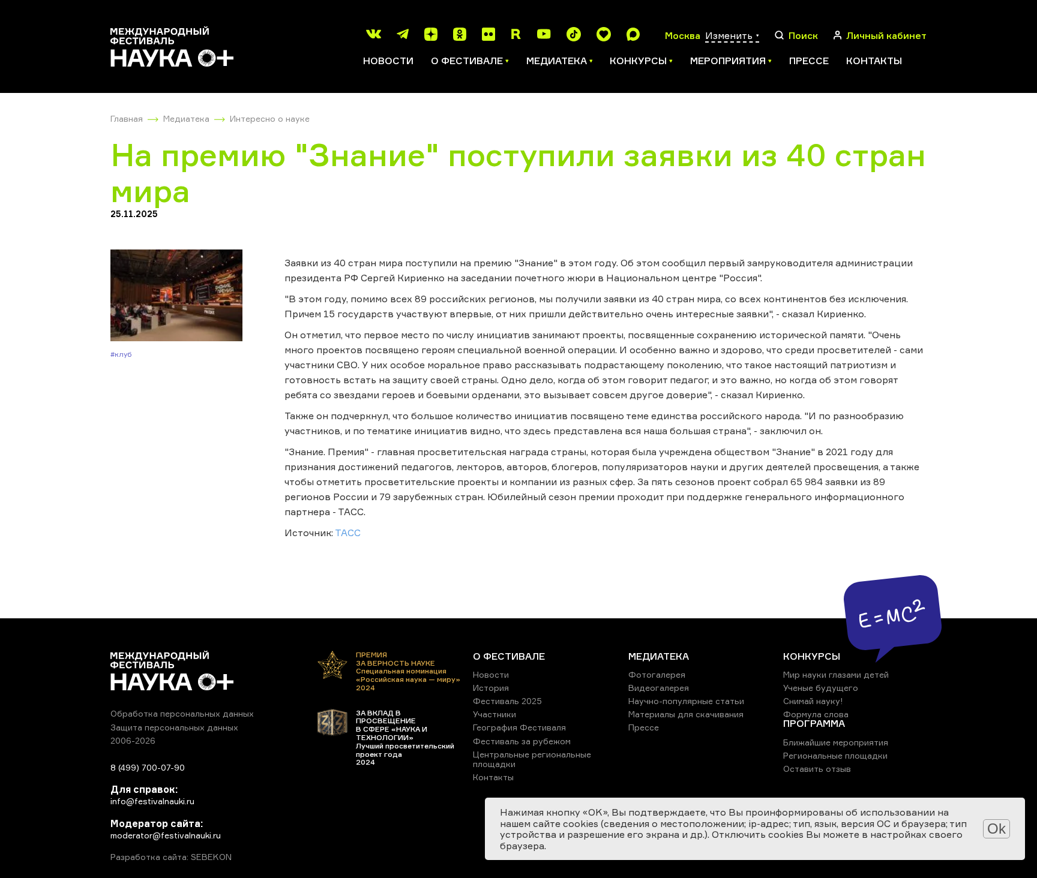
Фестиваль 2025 (507, 701)
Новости (388, 61)
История (491, 687)
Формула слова (816, 714)
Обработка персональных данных (182, 713)
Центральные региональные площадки (532, 759)
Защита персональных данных (174, 727)
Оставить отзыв (817, 768)
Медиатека (186, 118)
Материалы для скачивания (686, 714)
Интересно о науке (270, 118)
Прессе (809, 61)
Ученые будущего (820, 687)
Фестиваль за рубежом (522, 741)
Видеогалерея (658, 687)
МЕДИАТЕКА (658, 656)
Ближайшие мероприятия (835, 742)
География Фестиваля (519, 727)
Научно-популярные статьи (686, 701)
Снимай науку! (813, 701)
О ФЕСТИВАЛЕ (509, 656)
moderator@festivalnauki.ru (165, 835)
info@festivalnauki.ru (152, 801)
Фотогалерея (656, 674)
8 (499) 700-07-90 (147, 767)
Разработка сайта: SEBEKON (171, 857)
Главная (126, 118)
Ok (996, 828)
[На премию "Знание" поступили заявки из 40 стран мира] (176, 296)
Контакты (874, 61)
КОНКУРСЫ (811, 656)
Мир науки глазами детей (836, 674)
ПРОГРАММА (814, 723)
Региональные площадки (835, 755)
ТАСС (348, 533)
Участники (494, 714)
